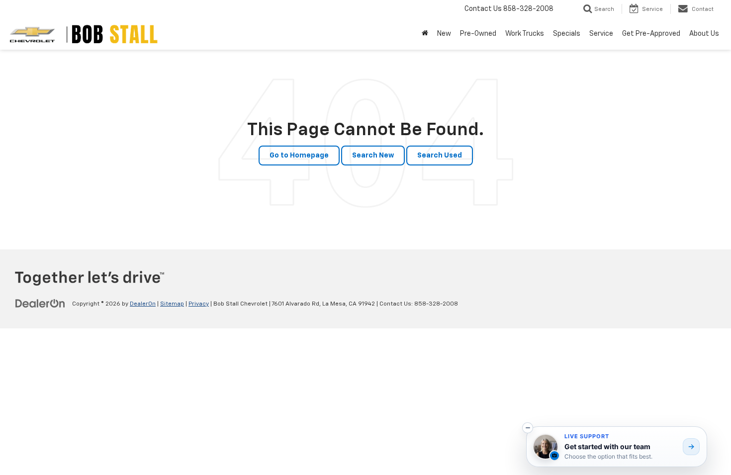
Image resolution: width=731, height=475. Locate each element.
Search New (373, 155)
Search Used (439, 155)
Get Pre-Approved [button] (651, 33)
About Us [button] (704, 33)
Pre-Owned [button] (478, 33)
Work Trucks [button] (524, 33)
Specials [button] (566, 33)
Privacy (198, 304)
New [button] (444, 33)
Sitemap (172, 304)
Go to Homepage (299, 155)
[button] (527, 427)
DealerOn (143, 304)
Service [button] (601, 33)
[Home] (425, 34)
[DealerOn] (40, 303)
